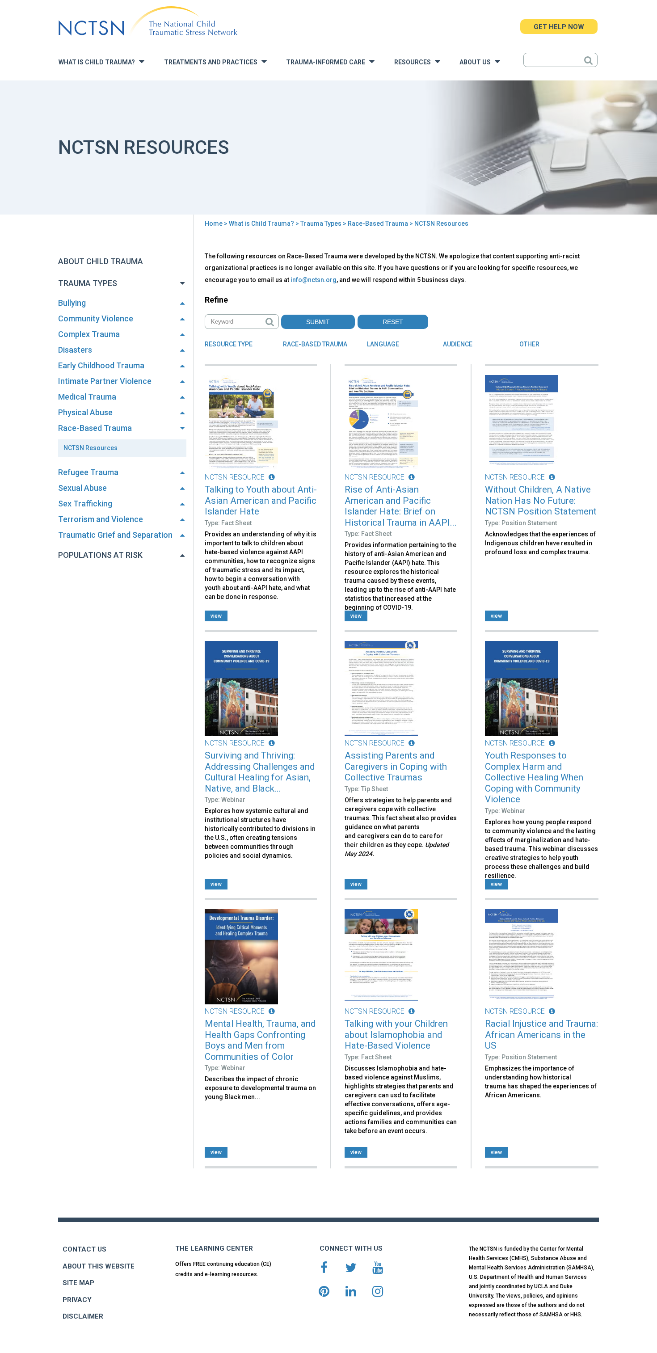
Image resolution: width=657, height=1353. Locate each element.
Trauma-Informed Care (327, 62)
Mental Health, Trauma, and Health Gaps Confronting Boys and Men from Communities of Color (260, 1040)
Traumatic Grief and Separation (115, 535)
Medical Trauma (87, 396)
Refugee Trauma (88, 472)
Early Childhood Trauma (101, 365)
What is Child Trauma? (99, 62)
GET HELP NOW (559, 27)
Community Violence (95, 318)
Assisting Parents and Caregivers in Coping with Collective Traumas (396, 766)
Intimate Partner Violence (105, 381)
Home (214, 223)
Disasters (75, 349)
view (216, 616)
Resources (414, 62)
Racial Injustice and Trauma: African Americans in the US (541, 1034)
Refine (216, 299)
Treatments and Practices (212, 62)
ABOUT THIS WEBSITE (99, 1266)
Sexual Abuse (82, 488)
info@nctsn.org (314, 279)
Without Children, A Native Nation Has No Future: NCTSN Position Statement (541, 500)
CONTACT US (84, 1249)
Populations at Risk (100, 555)
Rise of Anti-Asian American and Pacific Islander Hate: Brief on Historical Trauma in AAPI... (401, 506)
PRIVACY (77, 1300)
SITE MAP (78, 1283)
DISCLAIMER (83, 1316)
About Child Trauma (100, 261)
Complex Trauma (89, 334)
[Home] (147, 21)
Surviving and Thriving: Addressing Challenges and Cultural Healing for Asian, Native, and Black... (260, 772)
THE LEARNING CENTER (214, 1248)
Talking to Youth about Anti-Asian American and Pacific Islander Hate (261, 500)
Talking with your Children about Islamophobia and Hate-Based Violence (396, 1034)
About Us (477, 62)
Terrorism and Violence (100, 519)
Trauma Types (320, 223)
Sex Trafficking (85, 503)
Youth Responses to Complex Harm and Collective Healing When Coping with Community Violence (534, 777)
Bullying (72, 303)
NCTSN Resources (90, 447)
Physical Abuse (85, 412)
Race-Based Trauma (378, 223)
